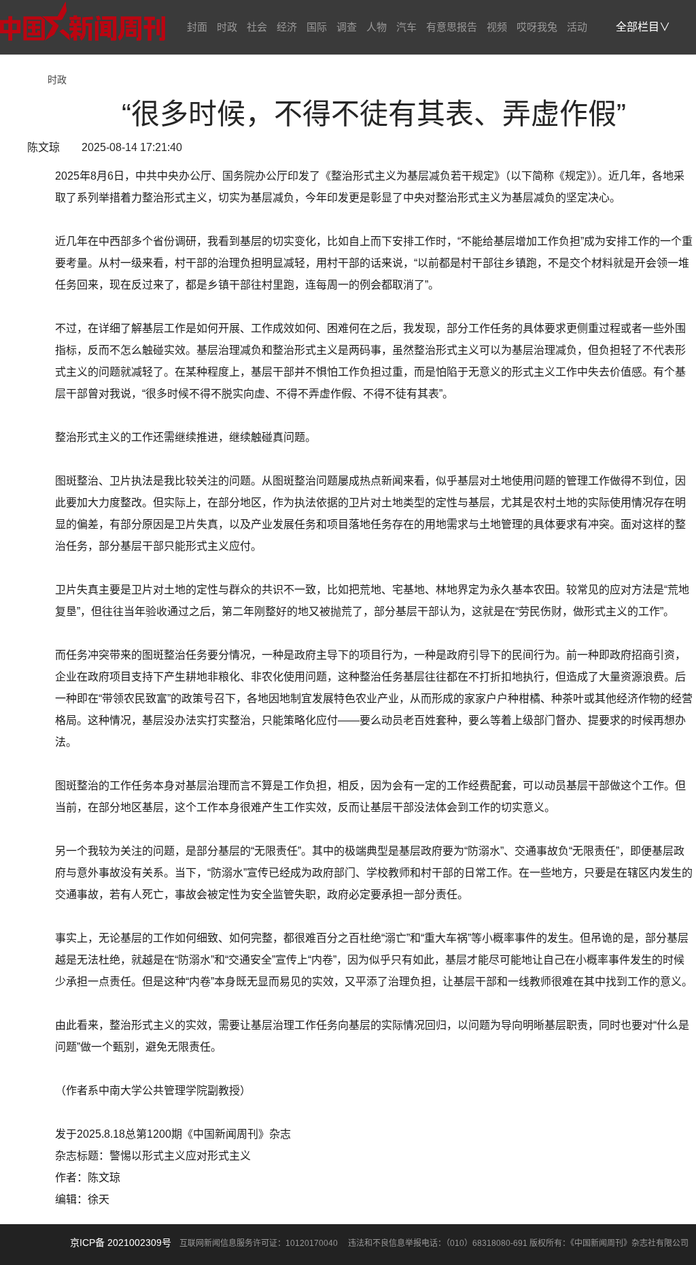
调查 (346, 27)
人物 (376, 27)
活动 (577, 27)
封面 (197, 27)
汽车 (406, 27)
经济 (287, 27)
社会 (257, 27)
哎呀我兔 (537, 27)
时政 (227, 27)
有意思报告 (451, 27)
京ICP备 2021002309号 (120, 1242)
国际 (317, 27)
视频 (497, 27)
